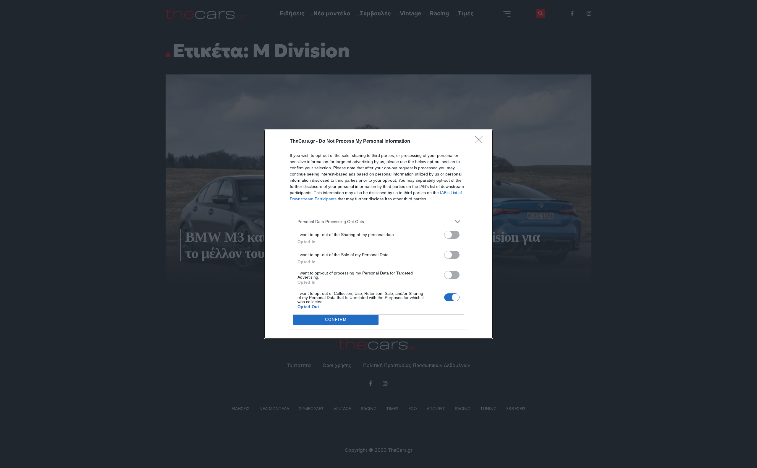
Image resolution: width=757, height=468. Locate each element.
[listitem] (378, 222)
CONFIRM (336, 319)
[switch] (452, 235)
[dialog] (378, 234)
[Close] (480, 141)
